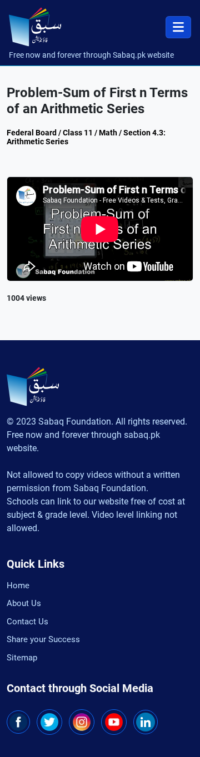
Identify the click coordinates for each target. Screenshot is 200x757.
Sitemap (22, 658)
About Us (24, 603)
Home (18, 586)
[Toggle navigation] (178, 27)
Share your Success (43, 639)
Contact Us (27, 622)
